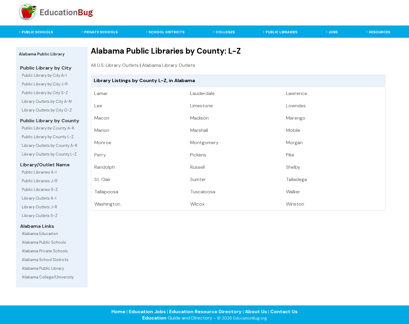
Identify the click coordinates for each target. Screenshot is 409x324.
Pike (290, 155)
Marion (101, 130)
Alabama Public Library (43, 268)
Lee (98, 106)
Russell (197, 167)
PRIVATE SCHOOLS (101, 32)
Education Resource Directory (205, 311)
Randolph (104, 167)
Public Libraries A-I (39, 172)
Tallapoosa (106, 192)
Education (154, 318)
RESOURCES (379, 32)
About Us (256, 311)
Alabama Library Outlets (168, 65)
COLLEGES (225, 32)
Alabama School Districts (45, 259)
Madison (199, 118)
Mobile (293, 130)
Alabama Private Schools (45, 251)
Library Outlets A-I (39, 198)
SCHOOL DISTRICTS (166, 32)
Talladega (296, 179)
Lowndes (296, 106)
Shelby (293, 167)
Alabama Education (40, 233)
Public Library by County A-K (48, 128)
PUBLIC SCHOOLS (37, 32)
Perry (100, 155)
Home (118, 311)
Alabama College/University (48, 277)
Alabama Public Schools (44, 242)
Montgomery (204, 142)
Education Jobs (147, 311)
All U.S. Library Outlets (115, 65)
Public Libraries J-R (39, 180)
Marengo (295, 118)
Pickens (198, 155)
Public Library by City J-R (45, 84)
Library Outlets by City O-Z (47, 110)
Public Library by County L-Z (48, 136)
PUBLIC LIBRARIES (281, 32)
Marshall (199, 130)
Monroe (102, 142)
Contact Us (284, 311)
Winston (295, 204)
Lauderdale (202, 93)
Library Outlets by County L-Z (49, 154)
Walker (293, 192)
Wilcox (197, 204)
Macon (101, 118)
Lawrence (296, 93)
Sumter (198, 179)
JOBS (333, 32)
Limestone (201, 106)
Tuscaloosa (202, 192)
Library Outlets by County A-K (50, 145)
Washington (107, 204)
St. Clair (102, 179)
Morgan (294, 142)
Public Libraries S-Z (40, 189)
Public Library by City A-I (44, 75)
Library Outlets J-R (39, 207)
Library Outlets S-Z (39, 215)
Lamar (101, 93)
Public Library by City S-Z (45, 92)
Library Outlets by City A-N (47, 101)
